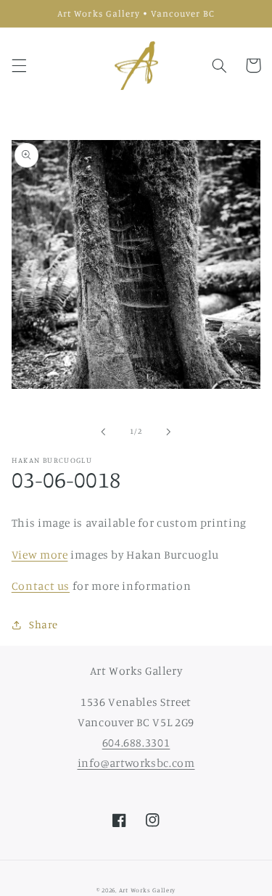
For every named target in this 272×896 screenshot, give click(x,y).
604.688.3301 (136, 742)
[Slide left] (103, 432)
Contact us (41, 586)
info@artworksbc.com (136, 763)
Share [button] (43, 624)
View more (40, 555)
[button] (19, 65)
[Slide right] (169, 432)
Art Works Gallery (147, 890)
